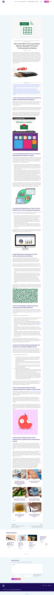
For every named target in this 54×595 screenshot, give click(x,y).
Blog (18, 1)
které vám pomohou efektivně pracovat (19, 213)
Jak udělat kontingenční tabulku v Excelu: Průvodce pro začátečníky (17, 526)
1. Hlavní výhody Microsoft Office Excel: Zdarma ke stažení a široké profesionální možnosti (26, 84)
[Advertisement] (27, 9)
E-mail (23, 576)
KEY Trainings (25, 50)
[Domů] (14, 40)
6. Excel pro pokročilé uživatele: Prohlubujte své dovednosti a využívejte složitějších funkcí (26, 91)
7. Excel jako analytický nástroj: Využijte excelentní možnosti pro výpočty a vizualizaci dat (26, 92)
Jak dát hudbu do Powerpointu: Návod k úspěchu (10, 544)
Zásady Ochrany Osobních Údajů (15, 589)
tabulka (14, 520)
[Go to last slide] (7, 544)
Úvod (16, 1)
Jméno (13, 576)
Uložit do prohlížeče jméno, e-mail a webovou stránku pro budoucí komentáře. (37, 575)
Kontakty (46, 1)
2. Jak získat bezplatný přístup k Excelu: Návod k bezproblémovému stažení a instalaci (26, 85)
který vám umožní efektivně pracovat (35, 391)
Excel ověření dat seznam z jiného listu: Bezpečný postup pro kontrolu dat (36, 526)
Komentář (13, 564)
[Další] (46, 544)
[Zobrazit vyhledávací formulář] (51, 1)
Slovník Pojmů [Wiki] (30, 1)
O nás (41, 1)
